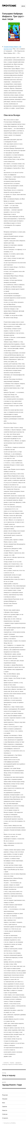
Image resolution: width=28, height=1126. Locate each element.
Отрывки (12, 1062)
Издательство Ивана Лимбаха (15, 1064)
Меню (23, 6)
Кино (3, 1103)
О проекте (5, 1118)
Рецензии (5, 1095)
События (4, 1114)
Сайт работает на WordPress (10, 1123)
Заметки (4, 1106)
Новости (4, 1110)
